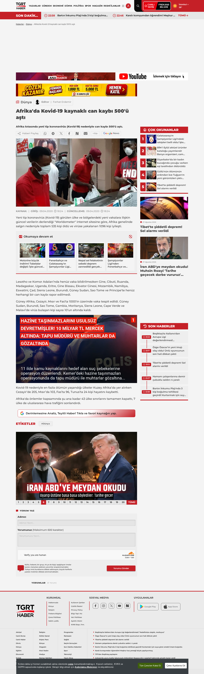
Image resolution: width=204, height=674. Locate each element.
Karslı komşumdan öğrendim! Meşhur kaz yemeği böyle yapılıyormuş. (82, 15)
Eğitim (18, 651)
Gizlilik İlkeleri (76, 606)
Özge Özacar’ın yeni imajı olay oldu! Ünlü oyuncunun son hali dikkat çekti (168, 350)
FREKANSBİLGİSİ (164, 5)
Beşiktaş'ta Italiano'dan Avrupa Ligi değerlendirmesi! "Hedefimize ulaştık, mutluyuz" (166, 337)
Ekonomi (20, 654)
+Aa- (95, 133)
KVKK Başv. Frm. (77, 625)
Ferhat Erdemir (62, 101)
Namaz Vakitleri (45, 658)
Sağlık (66, 640)
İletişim (51, 610)
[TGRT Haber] (21, 6)
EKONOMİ (58, 5)
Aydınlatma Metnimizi (86, 667)
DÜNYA (68, 5)
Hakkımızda (53, 603)
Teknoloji (68, 654)
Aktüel (19, 632)
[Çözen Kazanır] (76, 90)
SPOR (88, 5)
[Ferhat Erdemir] (37, 102)
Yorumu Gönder (121, 568)
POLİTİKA (78, 5)
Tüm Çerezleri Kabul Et (150, 665)
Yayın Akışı (68, 658)
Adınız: (22, 516)
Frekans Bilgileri (55, 614)
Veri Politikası (76, 617)
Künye (51, 606)
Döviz (18, 643)
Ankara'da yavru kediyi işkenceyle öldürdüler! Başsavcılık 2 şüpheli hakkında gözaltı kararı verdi (135, 658)
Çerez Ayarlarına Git (176, 665)
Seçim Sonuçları (70, 643)
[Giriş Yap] (128, 6)
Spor (66, 651)
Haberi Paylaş (30, 133)
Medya (42, 654)
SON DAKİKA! (27, 16)
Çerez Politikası (54, 617)
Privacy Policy (77, 610)
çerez (70, 664)
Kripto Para (43, 640)
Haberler (20, 24)
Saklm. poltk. (53, 621)
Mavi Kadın (43, 651)
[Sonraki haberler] (131, 236)
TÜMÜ (182, 15)
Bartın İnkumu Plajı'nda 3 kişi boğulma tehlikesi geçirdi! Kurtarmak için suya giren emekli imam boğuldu (169, 392)
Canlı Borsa (20, 636)
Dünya (29, 24)
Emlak (18, 658)
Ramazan (67, 636)
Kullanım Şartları (78, 603)
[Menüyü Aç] (123, 6)
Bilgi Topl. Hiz (76, 614)
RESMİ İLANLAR (112, 5)
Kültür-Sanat (44, 636)
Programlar (68, 632)
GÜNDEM (47, 5)
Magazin (42, 647)
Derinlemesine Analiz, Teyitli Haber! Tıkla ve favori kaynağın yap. (71, 413)
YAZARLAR (34, 5)
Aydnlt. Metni (76, 621)
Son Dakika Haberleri (72, 647)
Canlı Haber (21, 640)
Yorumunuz (41, 529)
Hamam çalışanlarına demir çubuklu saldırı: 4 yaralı (169, 378)
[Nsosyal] (77, 133)
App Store (173, 606)
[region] (102, 666)
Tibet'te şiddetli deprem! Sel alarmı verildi (169, 364)
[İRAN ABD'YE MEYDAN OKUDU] (76, 466)
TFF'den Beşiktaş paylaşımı (143, 15)
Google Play (150, 606)
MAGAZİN (97, 5)
